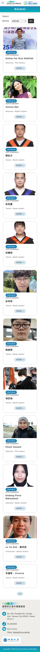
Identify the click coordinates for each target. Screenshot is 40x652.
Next (20, 594)
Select (5, 16)
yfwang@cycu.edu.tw (21, 632)
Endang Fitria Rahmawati (20, 475)
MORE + (20, 68)
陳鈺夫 (20, 135)
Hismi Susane (20, 427)
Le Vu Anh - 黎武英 (20, 527)
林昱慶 (20, 184)
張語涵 (20, 378)
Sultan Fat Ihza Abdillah (20, 38)
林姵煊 (20, 233)
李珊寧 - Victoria (15, 573)
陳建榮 (20, 330)
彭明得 (20, 281)
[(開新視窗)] (11, 640)
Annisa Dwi (20, 87)
